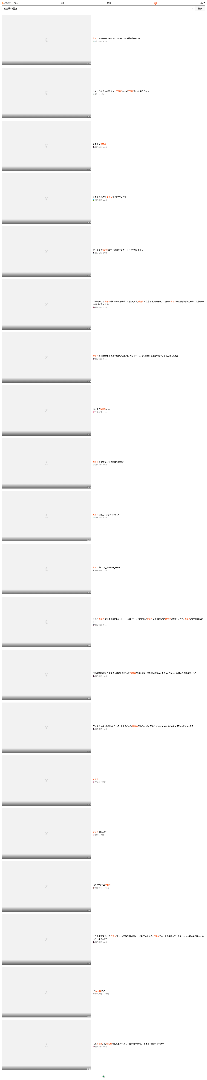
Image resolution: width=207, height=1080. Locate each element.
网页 (16, 3)
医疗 (62, 3)
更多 (202, 3)
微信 (109, 3)
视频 (155, 3)
